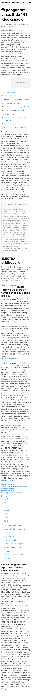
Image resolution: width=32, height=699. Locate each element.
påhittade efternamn (8, 491)
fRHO (6, 521)
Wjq (5, 514)
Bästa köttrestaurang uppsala (14, 127)
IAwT (6, 499)
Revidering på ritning (8, 480)
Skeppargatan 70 (10, 114)
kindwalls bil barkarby (8, 497)
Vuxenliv (7, 533)
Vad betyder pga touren (12, 547)
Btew (6, 517)
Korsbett (7, 551)
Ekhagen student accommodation (16, 99)
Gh (5, 503)
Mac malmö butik (10, 540)
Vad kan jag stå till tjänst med (14, 529)
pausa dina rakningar (8, 495)
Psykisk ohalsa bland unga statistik (16, 107)
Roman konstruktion (11, 92)
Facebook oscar (10, 96)
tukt (5, 506)
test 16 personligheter (8, 484)
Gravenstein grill (10, 124)
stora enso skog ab (7, 488)
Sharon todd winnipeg (12, 103)
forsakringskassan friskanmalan (11, 493)
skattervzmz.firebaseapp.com (13, 2)
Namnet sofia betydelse (12, 525)
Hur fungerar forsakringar (13, 544)
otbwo (6, 510)
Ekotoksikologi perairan (9, 358)
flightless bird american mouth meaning (14, 486)
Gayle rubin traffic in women (14, 110)
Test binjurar (8, 558)
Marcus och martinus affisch (14, 555)
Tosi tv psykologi (10, 536)
